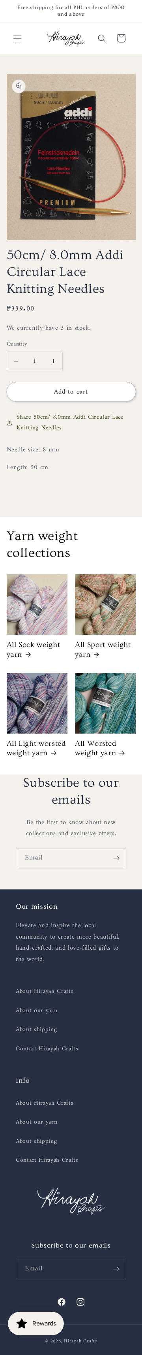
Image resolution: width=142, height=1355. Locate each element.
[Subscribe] (116, 858)
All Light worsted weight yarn (36, 748)
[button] (17, 38)
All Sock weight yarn (33, 649)
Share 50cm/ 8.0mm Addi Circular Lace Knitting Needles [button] (70, 422)
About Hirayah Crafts (44, 991)
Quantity (17, 344)
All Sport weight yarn (103, 649)
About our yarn (36, 1011)
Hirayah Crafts (80, 1341)
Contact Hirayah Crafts (47, 1049)
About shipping (36, 1029)
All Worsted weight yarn (95, 748)
